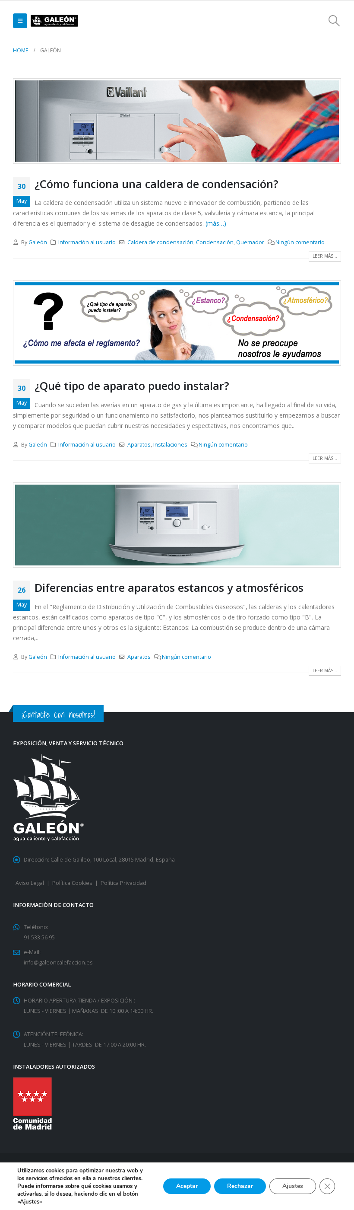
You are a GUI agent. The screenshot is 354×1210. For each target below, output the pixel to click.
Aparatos (139, 444)
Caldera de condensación (160, 242)
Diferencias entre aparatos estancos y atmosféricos (169, 587)
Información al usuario (87, 242)
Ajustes (292, 1186)
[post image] (177, 121)
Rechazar (240, 1186)
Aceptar (187, 1186)
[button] (20, 20)
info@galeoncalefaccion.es (58, 962)
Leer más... (325, 256)
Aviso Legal (30, 883)
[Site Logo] (54, 21)
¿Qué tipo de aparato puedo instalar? (132, 385)
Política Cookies (72, 883)
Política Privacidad (123, 883)
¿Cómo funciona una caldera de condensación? (156, 183)
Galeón (37, 242)
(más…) (215, 223)
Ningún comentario (300, 242)
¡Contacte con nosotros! (58, 714)
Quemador (250, 242)
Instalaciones (170, 444)
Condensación (215, 242)
